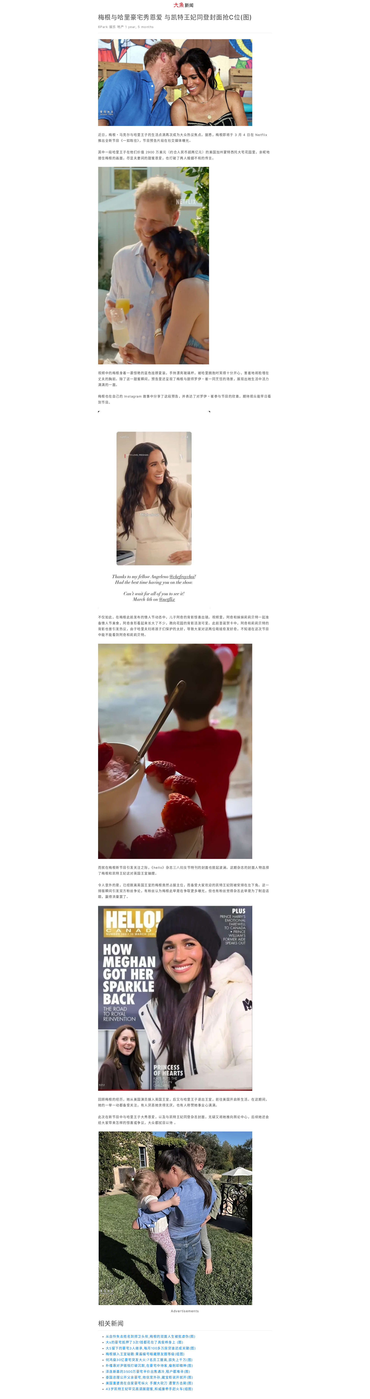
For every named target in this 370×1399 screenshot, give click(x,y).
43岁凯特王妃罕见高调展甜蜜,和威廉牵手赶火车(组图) (149, 1389)
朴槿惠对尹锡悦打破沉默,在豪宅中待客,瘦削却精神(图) (149, 1366)
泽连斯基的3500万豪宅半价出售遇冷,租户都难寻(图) (148, 1372)
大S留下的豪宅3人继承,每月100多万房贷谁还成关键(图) (151, 1348)
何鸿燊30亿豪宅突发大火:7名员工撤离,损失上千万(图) (149, 1360)
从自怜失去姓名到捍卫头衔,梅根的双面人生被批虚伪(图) (150, 1336)
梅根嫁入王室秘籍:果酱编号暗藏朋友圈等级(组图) (145, 1354)
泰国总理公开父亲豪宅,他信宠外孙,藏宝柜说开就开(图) (149, 1377)
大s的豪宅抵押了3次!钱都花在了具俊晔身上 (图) (144, 1342)
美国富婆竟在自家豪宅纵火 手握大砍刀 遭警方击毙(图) (149, 1383)
